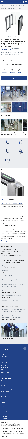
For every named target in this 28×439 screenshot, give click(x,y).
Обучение (3, 369)
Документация (5, 398)
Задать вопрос (14, 82)
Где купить (4, 380)
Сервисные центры (6, 378)
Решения (3, 352)
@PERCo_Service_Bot (6, 396)
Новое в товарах (5, 358)
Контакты (3, 385)
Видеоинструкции (5, 372)
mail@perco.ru (4, 416)
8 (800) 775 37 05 (5, 391)
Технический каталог (6, 367)
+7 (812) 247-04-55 (6, 394)
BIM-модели (4, 365)
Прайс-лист (4, 356)
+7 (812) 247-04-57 (5, 414)
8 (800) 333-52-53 (5, 411)
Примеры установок (6, 383)
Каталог (3, 354)
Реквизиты (4, 418)
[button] (8, 36)
